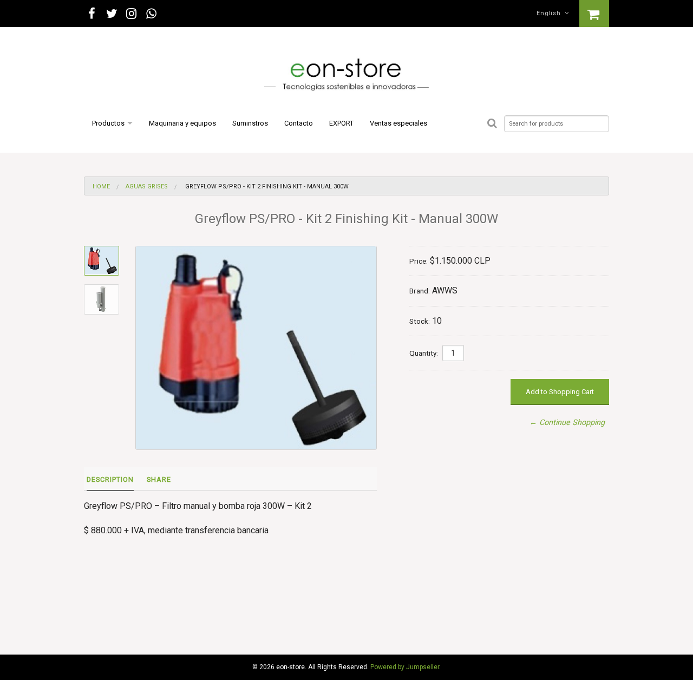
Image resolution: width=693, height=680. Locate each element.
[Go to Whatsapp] (151, 13)
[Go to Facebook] (92, 13)
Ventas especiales (398, 123)
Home (101, 186)
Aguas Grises (147, 186)
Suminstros (250, 123)
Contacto (298, 123)
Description (110, 479)
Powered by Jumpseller (404, 667)
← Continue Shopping (567, 422)
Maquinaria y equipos (182, 123)
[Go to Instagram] (132, 13)
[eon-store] (346, 75)
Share (159, 479)
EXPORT (341, 123)
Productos (108, 123)
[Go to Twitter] (112, 13)
